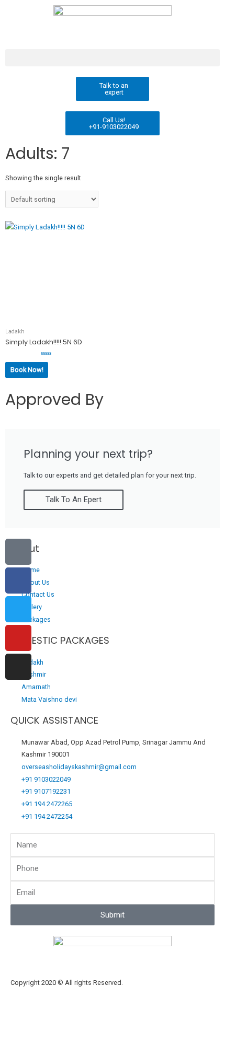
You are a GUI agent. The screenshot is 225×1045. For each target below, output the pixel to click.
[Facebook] (18, 580)
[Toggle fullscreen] (64, 1026)
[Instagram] (18, 667)
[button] (112, 57)
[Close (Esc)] (151, 1026)
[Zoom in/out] (21, 1026)
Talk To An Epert (74, 499)
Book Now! (26, 370)
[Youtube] (18, 638)
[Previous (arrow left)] (21, 1040)
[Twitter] (18, 609)
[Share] (108, 1026)
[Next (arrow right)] (64, 1040)
